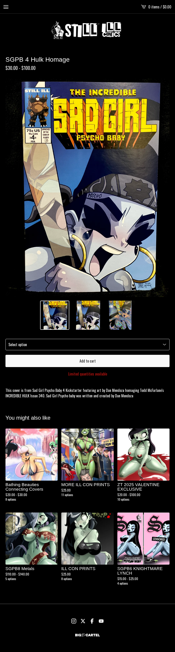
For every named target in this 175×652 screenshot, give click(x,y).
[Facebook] (92, 621)
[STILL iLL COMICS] (87, 30)
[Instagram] (73, 621)
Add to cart (88, 361)
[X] (83, 621)
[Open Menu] (5, 6)
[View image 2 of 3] (87, 315)
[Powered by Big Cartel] (87, 635)
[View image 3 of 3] (120, 315)
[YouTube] (101, 621)
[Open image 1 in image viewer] (87, 188)
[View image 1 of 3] (54, 315)
